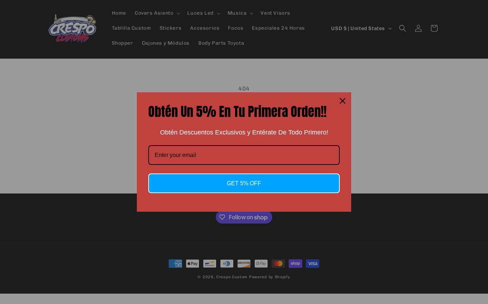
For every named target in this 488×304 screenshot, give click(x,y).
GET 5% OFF (244, 183)
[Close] (342, 100)
